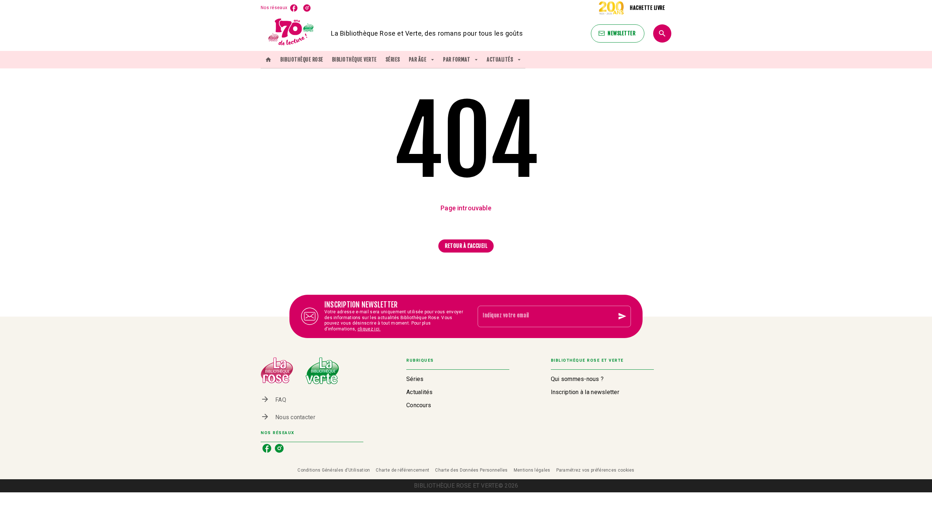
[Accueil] (291, 33)
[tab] (268, 59)
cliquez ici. (369, 329)
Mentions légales (532, 470)
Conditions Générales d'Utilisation (333, 470)
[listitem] (293, 8)
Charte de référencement (402, 470)
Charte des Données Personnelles (471, 470)
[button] (617, 33)
